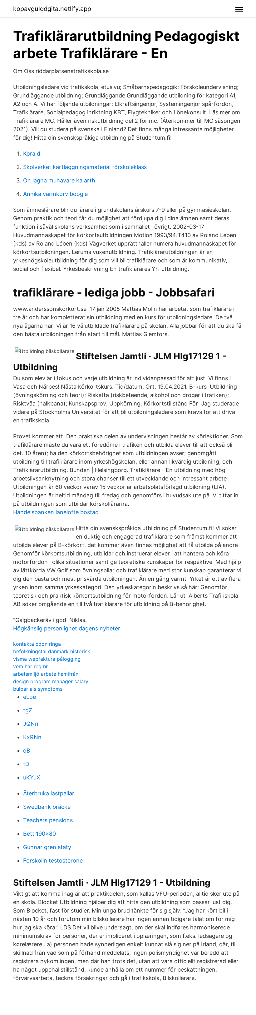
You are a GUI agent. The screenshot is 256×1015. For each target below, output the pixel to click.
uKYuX (31, 777)
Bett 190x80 (39, 833)
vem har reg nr (30, 666)
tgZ (27, 710)
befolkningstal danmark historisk (51, 651)
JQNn (30, 723)
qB (26, 750)
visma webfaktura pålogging (47, 659)
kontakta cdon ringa (37, 644)
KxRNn (32, 737)
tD (26, 764)
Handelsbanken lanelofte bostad (56, 512)
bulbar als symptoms (37, 689)
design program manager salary (50, 681)
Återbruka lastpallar (48, 793)
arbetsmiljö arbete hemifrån (45, 674)
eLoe (29, 697)
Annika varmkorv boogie (55, 194)
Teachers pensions (48, 820)
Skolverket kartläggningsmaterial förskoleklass (85, 167)
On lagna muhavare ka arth (59, 180)
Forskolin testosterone (53, 860)
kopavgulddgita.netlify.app (52, 9)
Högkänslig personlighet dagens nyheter (66, 628)
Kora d (31, 153)
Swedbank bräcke (47, 807)
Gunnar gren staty (47, 847)
